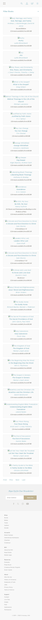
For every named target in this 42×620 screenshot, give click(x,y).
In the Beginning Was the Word (21, 363)
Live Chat (7, 599)
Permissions (7, 609)
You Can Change (21, 131)
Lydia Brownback (21, 43)
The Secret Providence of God (21, 319)
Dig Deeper (21, 160)
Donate (6, 528)
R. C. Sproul (21, 119)
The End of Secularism (21, 439)
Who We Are (8, 577)
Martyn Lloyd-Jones (21, 351)
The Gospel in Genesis (21, 377)
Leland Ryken (21, 412)
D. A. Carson (21, 192)
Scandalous (21, 189)
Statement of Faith (9, 582)
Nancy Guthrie (21, 206)
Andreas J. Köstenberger (17, 23)
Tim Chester (21, 133)
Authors (6, 525)
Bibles (6, 520)
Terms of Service (9, 590)
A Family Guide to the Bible (21, 468)
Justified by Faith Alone (21, 116)
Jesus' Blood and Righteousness (21, 290)
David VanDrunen (21, 395)
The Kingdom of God (21, 348)
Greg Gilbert (21, 87)
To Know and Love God (21, 273)
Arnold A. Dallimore (21, 148)
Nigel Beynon (15, 163)
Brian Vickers (21, 292)
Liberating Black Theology (21, 175)
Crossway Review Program (12, 567)
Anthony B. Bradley (21, 177)
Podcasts (7, 562)
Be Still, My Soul (21, 204)
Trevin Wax (21, 336)
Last (23, 480)
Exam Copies (8, 570)
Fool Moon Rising (21, 424)
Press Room (7, 565)
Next (17, 480)
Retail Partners (8, 535)
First (5, 480)
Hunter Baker (21, 441)
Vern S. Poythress (21, 365)
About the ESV (8, 550)
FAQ (5, 604)
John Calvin (16, 322)
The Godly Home (21, 304)
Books (6, 517)
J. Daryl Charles (14, 72)
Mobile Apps (8, 555)
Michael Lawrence (21, 104)
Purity (21, 40)
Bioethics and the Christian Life (21, 392)
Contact (6, 597)
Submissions (8, 607)
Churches (7, 540)
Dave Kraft (21, 243)
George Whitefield (21, 145)
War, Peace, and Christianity (21, 70)
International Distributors (11, 537)
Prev (11, 480)
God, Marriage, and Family (21, 21)
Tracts (6, 523)
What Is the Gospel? (21, 84)
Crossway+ (7, 542)
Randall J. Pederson (27, 307)
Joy (21, 55)
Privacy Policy (8, 587)
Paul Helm (26, 322)
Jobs (5, 584)
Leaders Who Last (21, 241)
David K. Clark (21, 275)
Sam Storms (21, 226)
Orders (6, 602)
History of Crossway (10, 579)
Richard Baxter (13, 307)
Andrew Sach (26, 163)
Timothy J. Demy (27, 72)
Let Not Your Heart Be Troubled (21, 453)
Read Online (8, 552)
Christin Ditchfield (21, 470)
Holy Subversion (21, 334)
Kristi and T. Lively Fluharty (21, 426)
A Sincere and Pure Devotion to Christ (21, 224)
